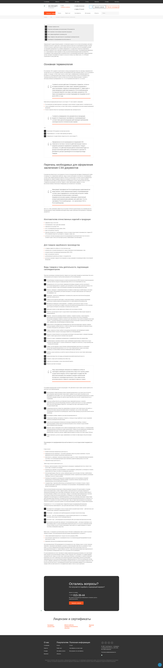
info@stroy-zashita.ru (65, 7)
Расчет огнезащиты (113, 7)
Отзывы (107, 1)
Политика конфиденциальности (108, 652)
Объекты (96, 13)
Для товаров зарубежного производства (57, 34)
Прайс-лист (67, 13)
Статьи (87, 1)
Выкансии (46, 653)
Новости (57, 1)
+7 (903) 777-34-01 (79, 9)
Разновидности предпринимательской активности (59, 39)
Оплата (67, 1)
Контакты (117, 1)
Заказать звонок (99, 7)
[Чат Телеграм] (160, 665)
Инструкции (87, 13)
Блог (51, 17)
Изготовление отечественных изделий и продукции (60, 31)
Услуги (59, 13)
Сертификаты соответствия (75, 648)
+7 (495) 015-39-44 (79, 6)
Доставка (77, 1)
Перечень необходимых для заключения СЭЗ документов (61, 29)
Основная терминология (53, 26)
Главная (45, 17)
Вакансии (97, 1)
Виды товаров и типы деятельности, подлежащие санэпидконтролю (63, 37)
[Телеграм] (90, 6)
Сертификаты (77, 13)
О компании (46, 1)
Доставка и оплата (61, 651)
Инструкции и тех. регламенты (76, 651)
